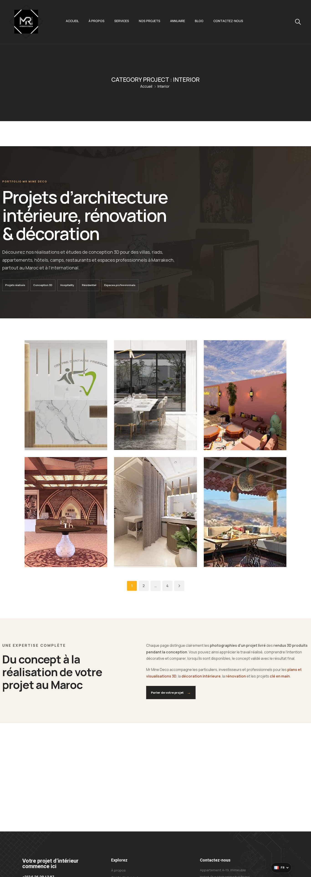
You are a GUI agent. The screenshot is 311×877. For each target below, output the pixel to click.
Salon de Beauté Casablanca (146, 546)
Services (121, 21)
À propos (97, 21)
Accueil (72, 21)
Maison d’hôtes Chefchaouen (235, 546)
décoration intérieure (201, 676)
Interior (58, 412)
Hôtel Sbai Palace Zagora (58, 546)
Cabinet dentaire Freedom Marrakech (58, 426)
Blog (199, 21)
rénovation (236, 676)
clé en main (280, 676)
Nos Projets (149, 21)
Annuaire (177, 21)
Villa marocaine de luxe (149, 429)
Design (43, 412)
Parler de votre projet (171, 692)
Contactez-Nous (228, 21)
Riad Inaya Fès (229, 429)
